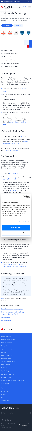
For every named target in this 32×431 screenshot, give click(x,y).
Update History (5, 368)
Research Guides (6, 336)
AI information (5, 383)
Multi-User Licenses (6, 355)
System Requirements (7, 349)
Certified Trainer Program (8, 339)
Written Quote (8, 50)
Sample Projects (5, 364)
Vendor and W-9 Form (10, 60)
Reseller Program (6, 371)
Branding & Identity (6, 377)
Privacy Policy (5, 391)
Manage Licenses (6, 346)
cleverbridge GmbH (9, 179)
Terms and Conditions (11, 150)
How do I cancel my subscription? (12, 309)
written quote (13, 173)
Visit (2, 299)
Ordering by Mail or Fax (10, 53)
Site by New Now (6, 427)
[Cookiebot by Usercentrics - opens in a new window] (23, 196)
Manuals (3, 352)
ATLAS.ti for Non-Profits (8, 361)
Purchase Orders (9, 57)
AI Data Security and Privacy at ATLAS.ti (12, 380)
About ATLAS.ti (5, 400)
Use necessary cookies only (16, 233)
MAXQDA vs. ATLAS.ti (7, 374)
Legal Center (5, 388)
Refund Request (6, 320)
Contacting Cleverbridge (11, 66)
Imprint (3, 397)
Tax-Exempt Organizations (11, 63)
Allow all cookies (16, 227)
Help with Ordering (6, 342)
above (23, 136)
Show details (23, 222)
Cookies (3, 394)
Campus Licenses (6, 358)
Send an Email (5, 317)
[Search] (18, 6)
